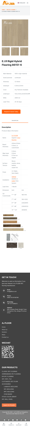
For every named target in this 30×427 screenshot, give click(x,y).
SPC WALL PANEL (7, 399)
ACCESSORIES (6, 384)
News (3, 334)
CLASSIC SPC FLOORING (9, 371)
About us (4, 329)
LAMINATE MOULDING (11, 386)
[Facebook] (4, 420)
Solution (4, 332)
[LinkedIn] (17, 420)
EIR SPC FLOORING (8, 376)
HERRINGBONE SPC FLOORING (11, 374)
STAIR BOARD (8, 394)
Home (3, 327)
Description (15, 120)
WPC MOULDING (9, 391)
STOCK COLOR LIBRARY (9, 396)
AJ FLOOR (15, 135)
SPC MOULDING (9, 389)
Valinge (14, 177)
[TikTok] (21, 420)
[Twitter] (8, 420)
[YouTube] (12, 420)
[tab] (15, 121)
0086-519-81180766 (12, 297)
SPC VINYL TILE (7, 379)
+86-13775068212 (12, 303)
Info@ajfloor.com (12, 291)
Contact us (5, 337)
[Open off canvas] (27, 3)
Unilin (13, 181)
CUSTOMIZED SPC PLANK (10, 381)
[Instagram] (25, 420)
